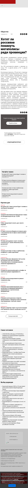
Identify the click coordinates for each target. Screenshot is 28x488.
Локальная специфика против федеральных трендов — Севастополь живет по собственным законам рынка (13, 366)
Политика (3, 296)
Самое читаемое (7, 330)
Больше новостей (13, 316)
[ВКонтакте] (21, 34)
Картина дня (5, 203)
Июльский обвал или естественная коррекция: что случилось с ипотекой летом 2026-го (13, 371)
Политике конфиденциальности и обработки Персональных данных (13, 480)
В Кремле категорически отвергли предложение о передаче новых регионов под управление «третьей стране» (13, 299)
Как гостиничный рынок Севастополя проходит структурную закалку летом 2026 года (13, 345)
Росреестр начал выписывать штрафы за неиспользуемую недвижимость (13, 271)
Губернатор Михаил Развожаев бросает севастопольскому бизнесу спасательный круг (13, 412)
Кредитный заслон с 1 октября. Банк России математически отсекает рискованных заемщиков (13, 354)
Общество (4, 32)
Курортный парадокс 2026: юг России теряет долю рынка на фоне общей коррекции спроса (13, 388)
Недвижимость (4, 239)
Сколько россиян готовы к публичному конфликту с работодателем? (12, 251)
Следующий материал (14, 142)
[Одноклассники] (22, 34)
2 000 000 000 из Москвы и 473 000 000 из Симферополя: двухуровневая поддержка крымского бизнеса (13, 335)
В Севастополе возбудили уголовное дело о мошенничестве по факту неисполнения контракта (13, 182)
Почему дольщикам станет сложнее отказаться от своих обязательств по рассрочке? (12, 242)
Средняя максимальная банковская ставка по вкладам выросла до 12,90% (14, 215)
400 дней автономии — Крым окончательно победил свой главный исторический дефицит (13, 358)
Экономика (3, 213)
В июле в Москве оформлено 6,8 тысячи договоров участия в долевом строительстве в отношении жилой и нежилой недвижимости (13, 261)
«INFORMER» (10, 134)
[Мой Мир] (26, 34)
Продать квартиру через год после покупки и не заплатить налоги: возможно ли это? (14, 308)
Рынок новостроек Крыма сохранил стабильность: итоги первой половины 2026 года (13, 340)
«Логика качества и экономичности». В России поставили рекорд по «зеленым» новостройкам (12, 349)
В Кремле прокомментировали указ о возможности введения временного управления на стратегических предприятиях (12, 289)
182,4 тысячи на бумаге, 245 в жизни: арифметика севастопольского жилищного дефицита (13, 417)
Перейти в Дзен (13, 123)
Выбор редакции (7, 382)
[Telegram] (24, 34)
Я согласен (12, 485)
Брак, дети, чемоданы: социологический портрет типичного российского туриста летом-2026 (12, 395)
